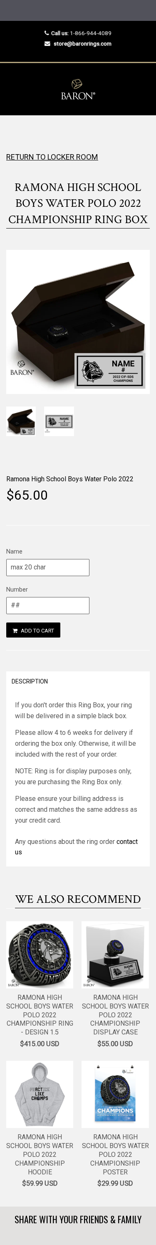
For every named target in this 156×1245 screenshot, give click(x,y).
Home (13, 132)
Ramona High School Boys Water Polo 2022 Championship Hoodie (39, 1154)
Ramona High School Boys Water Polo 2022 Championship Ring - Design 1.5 (39, 1014)
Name (14, 551)
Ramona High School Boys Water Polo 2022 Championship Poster (115, 1154)
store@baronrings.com (82, 43)
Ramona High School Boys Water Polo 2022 (70, 479)
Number (17, 589)
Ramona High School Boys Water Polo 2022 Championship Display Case (115, 1014)
